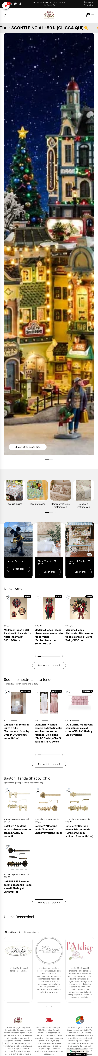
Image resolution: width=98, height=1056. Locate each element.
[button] (5, 15)
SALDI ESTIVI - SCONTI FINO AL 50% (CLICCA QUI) (49, 4)
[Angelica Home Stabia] (49, 15)
